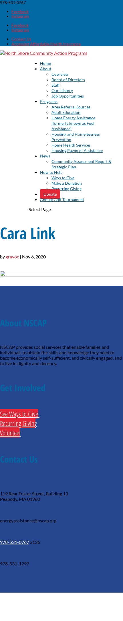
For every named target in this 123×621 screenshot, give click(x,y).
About (45, 68)
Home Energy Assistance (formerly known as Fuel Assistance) (73, 123)
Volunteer (10, 432)
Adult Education (65, 112)
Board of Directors (68, 79)
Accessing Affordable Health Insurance (46, 43)
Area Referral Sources (70, 106)
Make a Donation (66, 183)
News (45, 155)
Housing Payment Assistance (77, 150)
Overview (60, 74)
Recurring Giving (66, 188)
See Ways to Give (19, 413)
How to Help (51, 172)
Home (45, 63)
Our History (62, 90)
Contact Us (21, 38)
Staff (55, 85)
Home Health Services (71, 145)
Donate (50, 194)
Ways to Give (62, 177)
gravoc (12, 256)
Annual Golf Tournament (62, 199)
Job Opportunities (67, 96)
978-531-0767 (14, 542)
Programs (48, 101)
